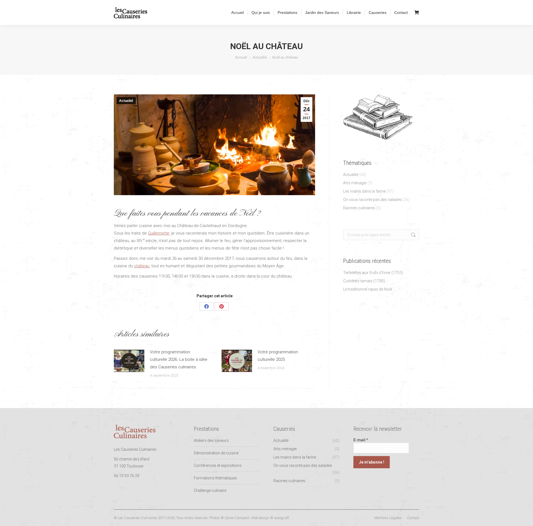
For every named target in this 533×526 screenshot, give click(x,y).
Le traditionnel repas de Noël (367, 289)
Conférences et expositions (218, 465)
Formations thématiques (215, 478)
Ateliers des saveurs (211, 440)
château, (142, 265)
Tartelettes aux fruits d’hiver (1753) (373, 272)
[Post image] (129, 361)
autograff (281, 518)
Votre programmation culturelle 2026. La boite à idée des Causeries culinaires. (178, 359)
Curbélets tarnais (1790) (364, 281)
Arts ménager (355, 183)
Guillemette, (159, 233)
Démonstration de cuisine (216, 453)
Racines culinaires (359, 208)
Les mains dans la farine (364, 191)
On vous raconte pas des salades (372, 199)
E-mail (360, 440)
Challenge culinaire (210, 490)
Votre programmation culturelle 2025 (278, 355)
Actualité (126, 101)
